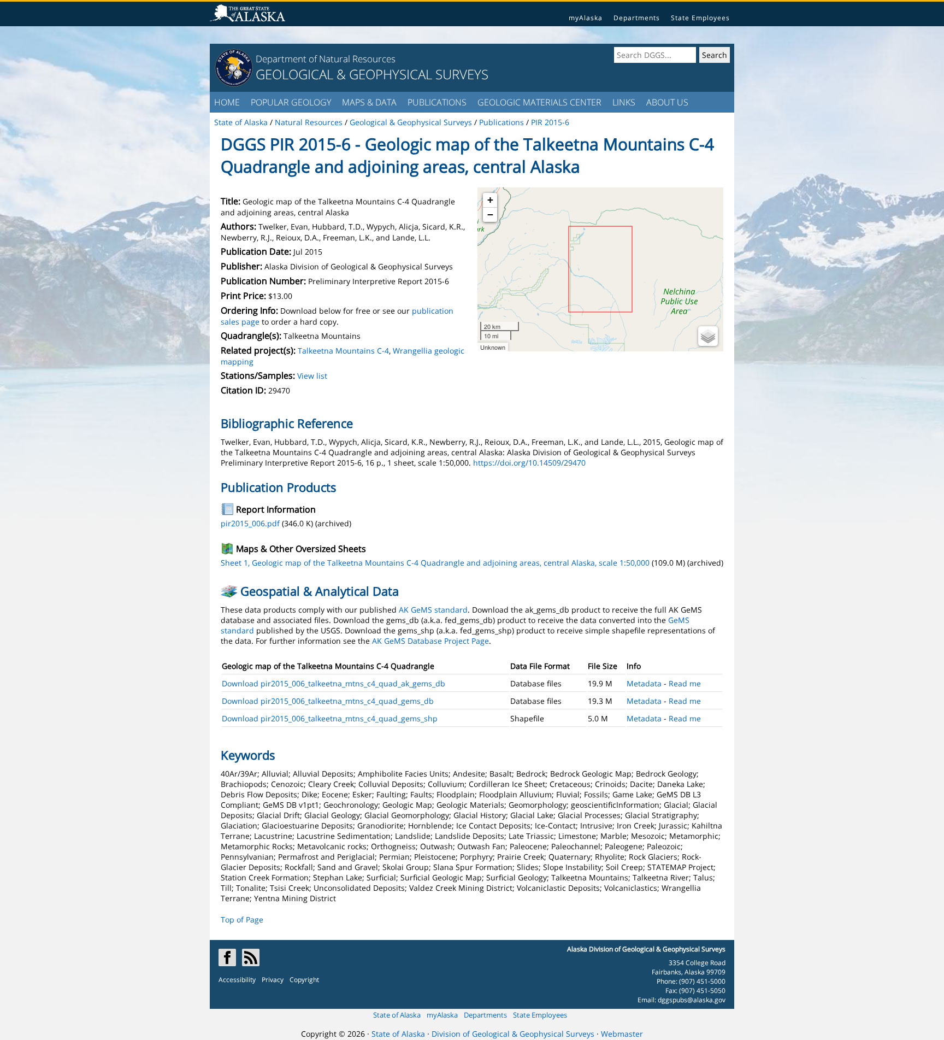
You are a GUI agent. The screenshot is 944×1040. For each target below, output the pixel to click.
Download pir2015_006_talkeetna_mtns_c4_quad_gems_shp (330, 718)
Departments (636, 17)
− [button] (490, 214)
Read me (685, 683)
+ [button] (490, 199)
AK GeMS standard (433, 609)
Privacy (273, 979)
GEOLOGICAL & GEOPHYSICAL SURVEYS (372, 74)
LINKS (623, 102)
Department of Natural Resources (326, 58)
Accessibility (237, 979)
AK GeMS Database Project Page (430, 641)
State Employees (700, 17)
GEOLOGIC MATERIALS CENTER (539, 102)
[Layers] (708, 336)
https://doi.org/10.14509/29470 (529, 462)
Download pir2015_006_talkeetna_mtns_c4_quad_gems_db (328, 701)
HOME (227, 102)
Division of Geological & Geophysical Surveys (513, 1034)
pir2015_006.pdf (250, 523)
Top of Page (242, 919)
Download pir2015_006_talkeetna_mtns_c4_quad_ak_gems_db (333, 683)
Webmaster (622, 1034)
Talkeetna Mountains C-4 (343, 350)
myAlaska (586, 17)
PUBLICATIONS (437, 102)
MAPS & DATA (369, 102)
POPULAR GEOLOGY (291, 102)
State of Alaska (397, 1015)
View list (312, 376)
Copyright (304, 979)
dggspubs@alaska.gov (691, 999)
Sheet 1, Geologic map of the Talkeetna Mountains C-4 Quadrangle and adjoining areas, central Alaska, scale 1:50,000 (435, 562)
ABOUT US (667, 102)
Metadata (644, 683)
